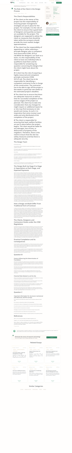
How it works (41, 2)
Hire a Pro (51, 337)
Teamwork (40, 389)
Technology (55, 10)
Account (52, 2)
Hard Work (44, 389)
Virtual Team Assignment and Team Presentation (51, 352)
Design (54, 13)
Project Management (33, 5)
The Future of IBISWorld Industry (19, 370)
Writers (32, 2)
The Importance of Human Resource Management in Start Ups (52, 371)
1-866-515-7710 (13, 0)
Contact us (22, 0)
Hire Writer (52, 34)
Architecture (55, 9)
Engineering (57, 13)
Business (24, 5)
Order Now (59, 2)
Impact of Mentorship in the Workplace (34, 352)
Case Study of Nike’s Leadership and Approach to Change (19, 353)
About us (36, 2)
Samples (21, 5)
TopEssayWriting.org (17, 5)
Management (28, 5)
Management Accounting (28, 389)
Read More (19, 361)
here (59, 0)
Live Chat (18, 0)
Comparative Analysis (35, 389)
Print (25, 13)
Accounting (21, 389)
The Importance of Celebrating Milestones (35, 371)
